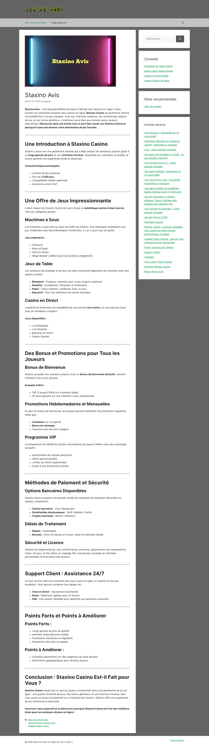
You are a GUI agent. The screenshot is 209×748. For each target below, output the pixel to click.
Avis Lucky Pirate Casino (158, 262)
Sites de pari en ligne (35, 22)
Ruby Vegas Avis (153, 271)
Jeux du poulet (152, 106)
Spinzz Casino (152, 252)
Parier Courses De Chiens (158, 247)
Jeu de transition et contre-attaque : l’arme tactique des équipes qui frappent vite (160, 200)
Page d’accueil (59, 22)
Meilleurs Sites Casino (38, 726)
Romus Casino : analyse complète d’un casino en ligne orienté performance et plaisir (163, 231)
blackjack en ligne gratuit (158, 66)
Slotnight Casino (153, 222)
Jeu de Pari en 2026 (155, 217)
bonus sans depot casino (158, 71)
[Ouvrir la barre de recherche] (183, 22)
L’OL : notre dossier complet (160, 149)
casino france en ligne (156, 80)
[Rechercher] (180, 39)
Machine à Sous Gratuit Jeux (41, 723)
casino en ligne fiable (156, 75)
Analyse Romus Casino (157, 266)
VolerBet (149, 257)
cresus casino (177, 740)
